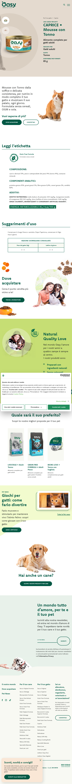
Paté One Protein (25, 723)
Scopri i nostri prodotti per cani (36, 583)
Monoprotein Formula (26, 695)
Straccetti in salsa (25, 738)
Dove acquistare (12, 122)
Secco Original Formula (27, 688)
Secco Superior (41, 692)
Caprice (39, 723)
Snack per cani (24, 748)
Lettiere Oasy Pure (43, 753)
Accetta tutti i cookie (59, 407)
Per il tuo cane (26, 684)
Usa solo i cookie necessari (13, 407)
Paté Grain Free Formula (27, 727)
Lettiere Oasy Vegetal (43, 756)
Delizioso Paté (24, 735)
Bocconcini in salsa (43, 717)
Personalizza (35, 407)
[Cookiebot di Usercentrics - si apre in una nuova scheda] (61, 375)
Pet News (6, 693)
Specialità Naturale (25, 745)
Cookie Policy (18, 394)
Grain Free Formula (25, 703)
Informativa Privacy (46, 656)
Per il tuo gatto (43, 684)
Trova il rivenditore (13, 300)
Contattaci (31, 122)
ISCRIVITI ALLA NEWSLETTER (17, 777)
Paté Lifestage (24, 715)
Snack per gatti (41, 749)
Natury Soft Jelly (24, 742)
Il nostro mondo (9, 684)
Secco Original (41, 688)
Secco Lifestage (24, 692)
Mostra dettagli (61, 401)
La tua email (41, 639)
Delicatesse (40, 730)
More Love (40, 746)
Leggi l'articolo (12, 530)
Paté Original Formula (26, 712)
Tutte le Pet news (63, 514)
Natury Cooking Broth (43, 740)
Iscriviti (63, 641)
